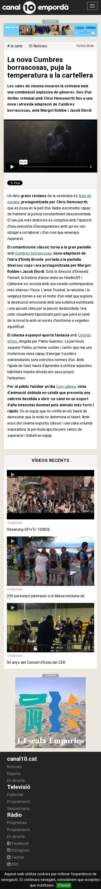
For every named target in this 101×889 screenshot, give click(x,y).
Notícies (14, 766)
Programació (18, 801)
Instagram (20, 850)
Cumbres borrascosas (33, 253)
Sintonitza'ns (18, 808)
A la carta (14, 46)
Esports (14, 773)
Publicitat (15, 794)
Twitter (17, 857)
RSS (15, 864)
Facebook (20, 843)
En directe (16, 780)
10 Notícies (37, 46)
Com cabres (66, 386)
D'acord (64, 885)
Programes (17, 822)
